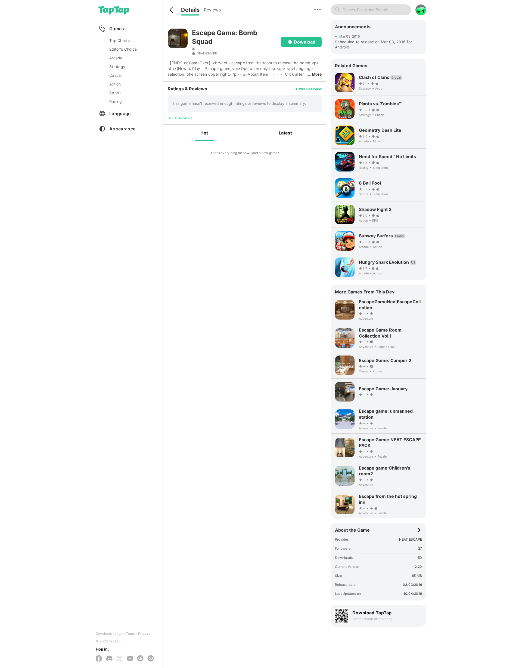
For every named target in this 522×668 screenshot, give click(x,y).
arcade (116, 58)
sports (115, 92)
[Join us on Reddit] (140, 658)
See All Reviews (180, 118)
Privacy (144, 634)
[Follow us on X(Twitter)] (119, 659)
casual (115, 75)
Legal (119, 634)
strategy (117, 66)
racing (115, 101)
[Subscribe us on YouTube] (130, 658)
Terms (130, 634)
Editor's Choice (123, 49)
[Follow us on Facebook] (99, 659)
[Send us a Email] (150, 658)
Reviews (212, 10)
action (115, 84)
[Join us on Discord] (109, 658)
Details (190, 10)
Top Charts (119, 40)
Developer (104, 634)
